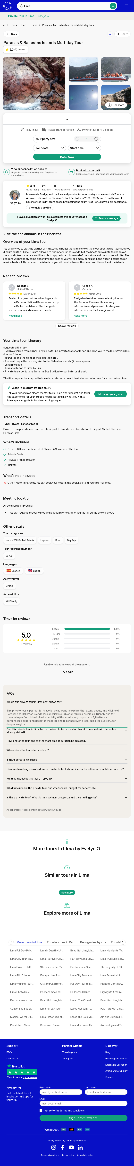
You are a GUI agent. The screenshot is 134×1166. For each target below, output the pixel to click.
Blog (107, 1052)
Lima (34, 25)
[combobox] (84, 148)
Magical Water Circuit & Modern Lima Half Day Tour (22, 1017)
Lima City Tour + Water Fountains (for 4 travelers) (82, 975)
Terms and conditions (50, 1155)
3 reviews (26, 644)
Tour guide (67, 1058)
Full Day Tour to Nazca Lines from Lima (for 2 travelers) (82, 983)
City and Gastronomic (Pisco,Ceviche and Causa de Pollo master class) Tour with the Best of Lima (52, 983)
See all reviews (67, 326)
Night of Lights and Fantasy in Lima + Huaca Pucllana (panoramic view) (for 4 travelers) (113, 983)
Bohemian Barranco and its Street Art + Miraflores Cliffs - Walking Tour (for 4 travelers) (52, 1025)
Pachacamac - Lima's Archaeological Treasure (22, 1000)
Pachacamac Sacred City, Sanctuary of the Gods (82, 967)
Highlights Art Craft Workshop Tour (113, 992)
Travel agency (69, 1052)
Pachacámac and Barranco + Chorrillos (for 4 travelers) (52, 992)
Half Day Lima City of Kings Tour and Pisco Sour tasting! (82, 958)
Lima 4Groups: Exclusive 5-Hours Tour (113, 958)
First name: (45, 1087)
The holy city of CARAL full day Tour (113, 967)
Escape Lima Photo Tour (52, 975)
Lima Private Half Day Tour (22, 967)
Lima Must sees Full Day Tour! (82, 1025)
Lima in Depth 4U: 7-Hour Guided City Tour (52, 950)
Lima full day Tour (50, 1008)
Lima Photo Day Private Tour (22, 992)
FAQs (9, 1052)
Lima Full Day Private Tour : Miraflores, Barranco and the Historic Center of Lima (22, 950)
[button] (34, 83)
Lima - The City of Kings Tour (82, 1000)
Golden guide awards (116, 1058)
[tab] (29, 942)
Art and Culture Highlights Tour (113, 1017)
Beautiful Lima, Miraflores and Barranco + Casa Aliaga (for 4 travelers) (82, 950)
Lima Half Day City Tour (52, 958)
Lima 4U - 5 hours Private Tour (22, 975)
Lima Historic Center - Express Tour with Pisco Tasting (52, 1017)
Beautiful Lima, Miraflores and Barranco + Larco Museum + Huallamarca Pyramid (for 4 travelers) (113, 1000)
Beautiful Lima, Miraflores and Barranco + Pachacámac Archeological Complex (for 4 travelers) (52, 1000)
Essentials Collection (116, 1064)
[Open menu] (127, 6)
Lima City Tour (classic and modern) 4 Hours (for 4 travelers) (22, 958)
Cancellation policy (85, 1155)
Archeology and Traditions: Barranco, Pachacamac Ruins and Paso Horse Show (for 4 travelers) (113, 1025)
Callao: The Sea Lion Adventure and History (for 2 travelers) (22, 1008)
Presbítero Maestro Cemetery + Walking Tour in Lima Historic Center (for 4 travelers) (22, 1025)
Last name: (90, 1087)
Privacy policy (68, 1155)
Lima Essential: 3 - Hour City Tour (113, 975)
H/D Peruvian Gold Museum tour (113, 1008)
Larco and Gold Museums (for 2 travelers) (82, 1017)
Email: (42, 1098)
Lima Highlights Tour (112, 950)
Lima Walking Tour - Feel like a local (22, 983)
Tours (13, 25)
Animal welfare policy (116, 1070)
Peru (24, 25)
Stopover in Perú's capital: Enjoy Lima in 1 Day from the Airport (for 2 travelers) (52, 967)
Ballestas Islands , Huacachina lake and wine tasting (82, 992)
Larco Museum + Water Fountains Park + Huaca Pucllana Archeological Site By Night (82, 1008)
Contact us (12, 1058)
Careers (109, 1076)
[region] (67, 301)
